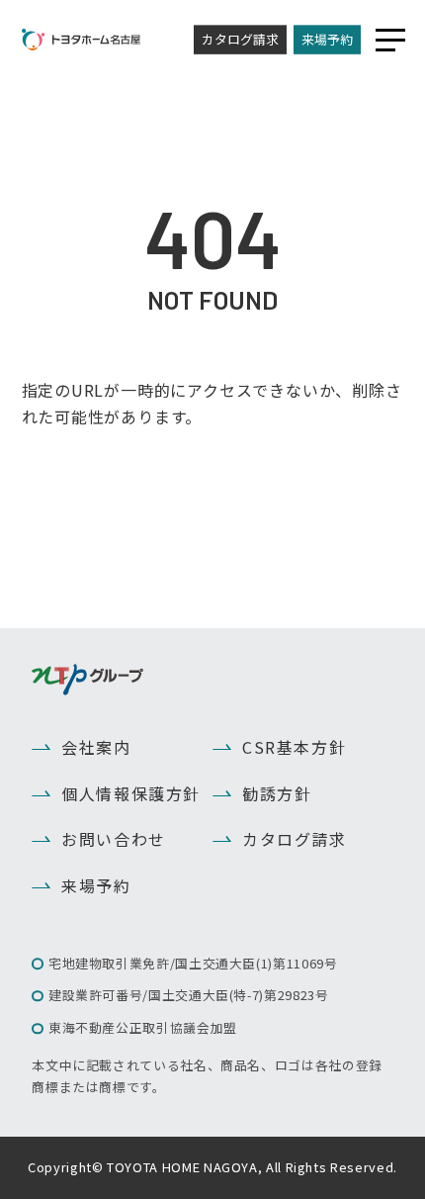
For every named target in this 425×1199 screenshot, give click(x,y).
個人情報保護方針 (131, 793)
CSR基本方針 (294, 747)
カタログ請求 (240, 39)
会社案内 (95, 747)
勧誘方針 (276, 793)
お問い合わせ (113, 839)
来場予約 (327, 39)
